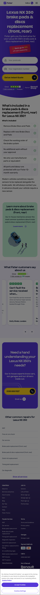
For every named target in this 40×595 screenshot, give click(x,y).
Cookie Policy (7, 580)
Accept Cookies (20, 585)
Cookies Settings (20, 591)
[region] (20, 582)
